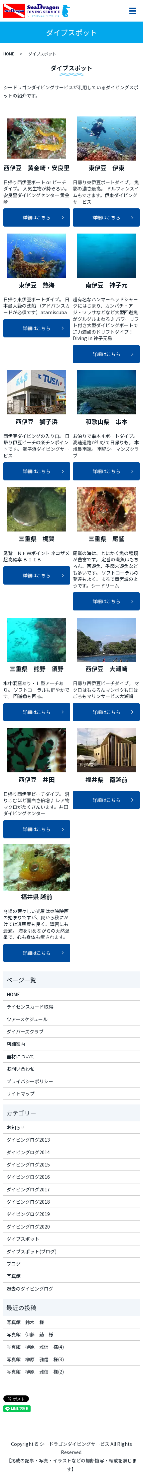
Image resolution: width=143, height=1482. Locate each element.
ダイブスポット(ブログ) (32, 1251)
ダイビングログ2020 (28, 1226)
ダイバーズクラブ (25, 1031)
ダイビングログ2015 (28, 1164)
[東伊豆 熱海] (36, 256)
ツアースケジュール (27, 1019)
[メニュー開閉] (132, 11)
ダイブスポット (23, 1238)
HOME (8, 53)
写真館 (14, 1276)
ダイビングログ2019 (28, 1214)
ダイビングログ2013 (28, 1139)
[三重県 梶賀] (36, 509)
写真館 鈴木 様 (25, 1322)
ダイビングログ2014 (28, 1152)
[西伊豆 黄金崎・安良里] (36, 138)
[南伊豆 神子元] (106, 256)
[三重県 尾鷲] (106, 509)
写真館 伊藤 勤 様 (30, 1334)
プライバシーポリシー (30, 1081)
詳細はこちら (37, 217)
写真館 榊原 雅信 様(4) (35, 1346)
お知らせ (16, 1127)
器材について (21, 1056)
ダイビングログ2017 (28, 1189)
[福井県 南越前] (106, 750)
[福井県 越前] (36, 867)
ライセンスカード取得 (30, 1006)
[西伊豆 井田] (36, 750)
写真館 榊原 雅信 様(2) (35, 1371)
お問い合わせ (21, 1068)
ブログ (14, 1263)
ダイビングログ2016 (28, 1176)
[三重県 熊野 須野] (36, 640)
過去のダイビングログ (30, 1288)
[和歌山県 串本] (106, 392)
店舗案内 (16, 1043)
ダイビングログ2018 (28, 1201)
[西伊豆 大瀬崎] (106, 640)
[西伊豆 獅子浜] (36, 392)
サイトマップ (21, 1093)
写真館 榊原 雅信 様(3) (35, 1359)
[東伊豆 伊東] (106, 138)
